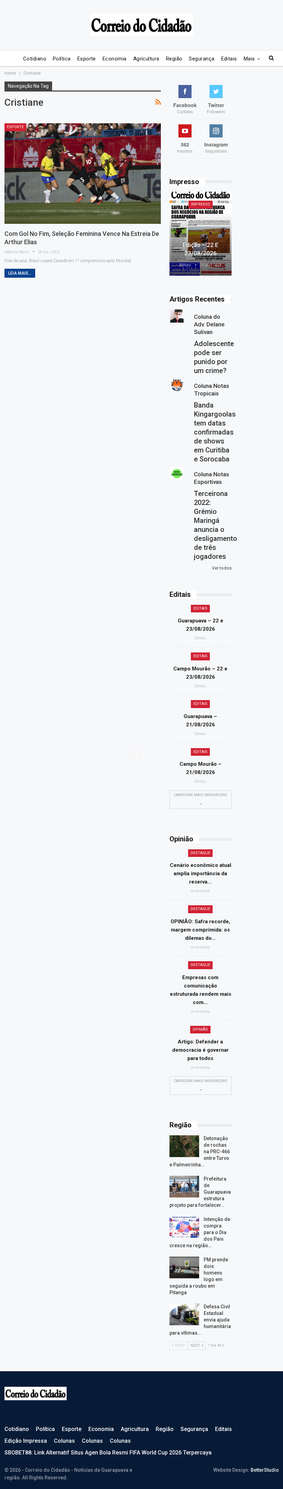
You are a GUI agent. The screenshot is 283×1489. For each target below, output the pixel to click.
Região (174, 59)
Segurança (201, 59)
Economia (115, 59)
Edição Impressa (25, 1441)
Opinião (200, 1029)
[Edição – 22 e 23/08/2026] (200, 233)
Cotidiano (34, 59)
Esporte (86, 59)
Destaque (200, 853)
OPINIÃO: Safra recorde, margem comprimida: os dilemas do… (200, 929)
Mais (249, 59)
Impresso (200, 204)
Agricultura (146, 59)
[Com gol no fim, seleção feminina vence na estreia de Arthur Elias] (82, 173)
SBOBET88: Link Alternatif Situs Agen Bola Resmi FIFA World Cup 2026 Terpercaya (108, 1452)
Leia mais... (19, 273)
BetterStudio (265, 1470)
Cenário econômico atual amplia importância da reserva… (200, 873)
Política (62, 59)
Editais (229, 59)
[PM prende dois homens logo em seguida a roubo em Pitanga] (184, 1268)
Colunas (64, 1441)
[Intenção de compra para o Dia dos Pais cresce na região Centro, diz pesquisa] (184, 1227)
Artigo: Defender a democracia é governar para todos (200, 1050)
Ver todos (222, 568)
